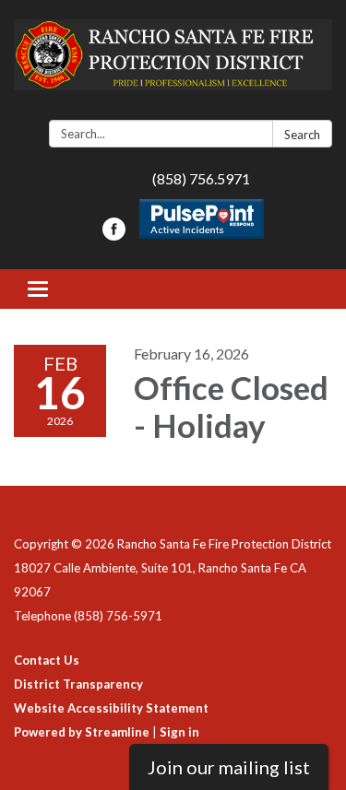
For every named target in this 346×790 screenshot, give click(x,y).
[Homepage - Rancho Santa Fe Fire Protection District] (173, 64)
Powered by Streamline (81, 732)
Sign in (179, 732)
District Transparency (78, 684)
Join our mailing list (229, 767)
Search (302, 134)
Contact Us (46, 660)
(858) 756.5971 (201, 178)
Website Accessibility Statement (111, 708)
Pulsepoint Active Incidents (201, 219)
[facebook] (113, 234)
